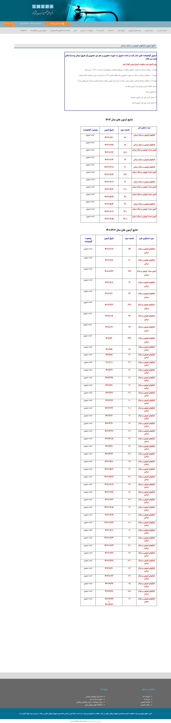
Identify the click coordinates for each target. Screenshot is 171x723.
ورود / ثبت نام (9, 24)
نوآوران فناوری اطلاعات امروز (78, 721)
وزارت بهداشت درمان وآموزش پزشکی (89, 702)
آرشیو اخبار (121, 30)
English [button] (23, 30)
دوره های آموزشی (135, 30)
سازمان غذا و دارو (96, 699)
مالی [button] (75, 30)
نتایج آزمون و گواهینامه (38, 30)
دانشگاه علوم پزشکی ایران (93, 705)
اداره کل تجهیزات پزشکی (94, 696)
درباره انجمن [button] (149, 30)
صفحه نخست (162, 30)
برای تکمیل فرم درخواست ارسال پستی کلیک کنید (140, 64)
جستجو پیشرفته (55, 23)
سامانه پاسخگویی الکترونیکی (60, 30)
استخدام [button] (111, 30)
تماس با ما (100, 30)
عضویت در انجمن (86, 30)
